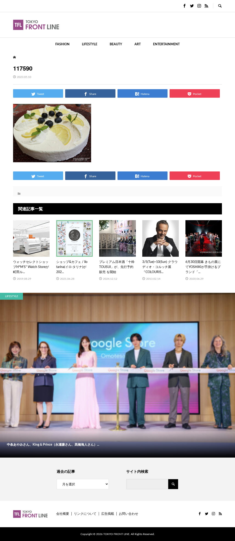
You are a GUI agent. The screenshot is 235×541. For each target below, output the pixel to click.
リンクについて (85, 513)
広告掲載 (107, 513)
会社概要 (62, 513)
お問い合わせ (128, 513)
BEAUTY (116, 44)
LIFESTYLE (89, 44)
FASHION (62, 44)
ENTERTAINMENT (166, 44)
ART (137, 44)
